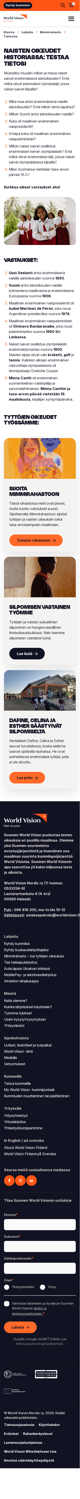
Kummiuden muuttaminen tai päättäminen (36, 1096)
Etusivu (9, 32)
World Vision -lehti (18, 1051)
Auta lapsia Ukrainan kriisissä (27, 968)
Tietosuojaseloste (19, 1425)
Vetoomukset (14, 1064)
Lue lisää (24, 653)
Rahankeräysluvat (38, 1434)
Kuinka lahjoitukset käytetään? (28, 1007)
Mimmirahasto (50, 32)
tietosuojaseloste (28, 1344)
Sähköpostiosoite (17, 1258)
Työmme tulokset (18, 1013)
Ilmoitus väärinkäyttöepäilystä (29, 1460)
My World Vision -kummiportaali (29, 1089)
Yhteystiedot (14, 1025)
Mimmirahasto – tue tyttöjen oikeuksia (34, 956)
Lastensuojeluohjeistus (23, 1442)
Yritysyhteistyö (16, 1115)
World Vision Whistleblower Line (30, 1451)
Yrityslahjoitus (15, 1122)
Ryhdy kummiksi (18, 5)
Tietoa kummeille (17, 1083)
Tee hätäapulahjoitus (20, 962)
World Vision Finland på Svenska (30, 1154)
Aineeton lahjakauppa (21, 981)
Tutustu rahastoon (33, 540)
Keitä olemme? (15, 1000)
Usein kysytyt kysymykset (25, 1019)
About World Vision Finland (25, 1147)
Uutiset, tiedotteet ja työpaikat (28, 1045)
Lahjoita (27, 32)
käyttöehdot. (54, 1344)
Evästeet (11, 1434)
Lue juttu (25, 777)
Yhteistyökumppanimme (23, 1128)
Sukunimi (11, 1236)
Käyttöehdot (49, 1425)
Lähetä (18, 1327)
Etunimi (10, 1215)
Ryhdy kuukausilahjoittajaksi (26, 950)
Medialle (10, 1057)
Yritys (52, 1287)
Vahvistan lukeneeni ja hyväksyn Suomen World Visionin (43, 1308)
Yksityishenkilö (23, 1287)
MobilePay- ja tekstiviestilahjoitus (30, 975)
